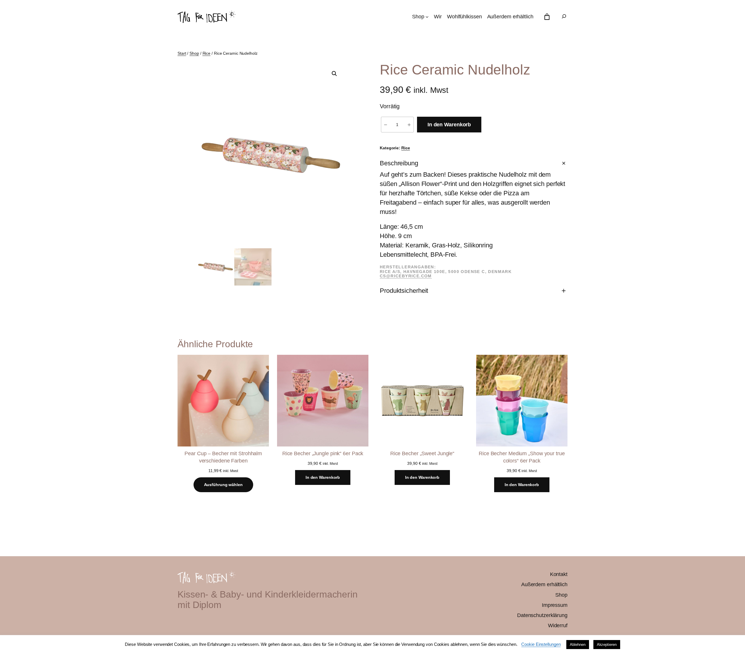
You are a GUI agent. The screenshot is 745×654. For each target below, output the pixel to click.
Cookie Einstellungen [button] (540, 644)
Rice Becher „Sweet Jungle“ (422, 453)
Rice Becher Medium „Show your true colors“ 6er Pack (522, 457)
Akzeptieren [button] (607, 644)
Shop (194, 53)
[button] (334, 73)
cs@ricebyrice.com (406, 276)
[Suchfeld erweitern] (563, 17)
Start (182, 53)
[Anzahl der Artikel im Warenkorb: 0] (547, 17)
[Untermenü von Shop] (427, 16)
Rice (207, 53)
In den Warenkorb (449, 124)
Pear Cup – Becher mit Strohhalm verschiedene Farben (223, 457)
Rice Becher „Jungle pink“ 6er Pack (322, 453)
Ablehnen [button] (577, 644)
